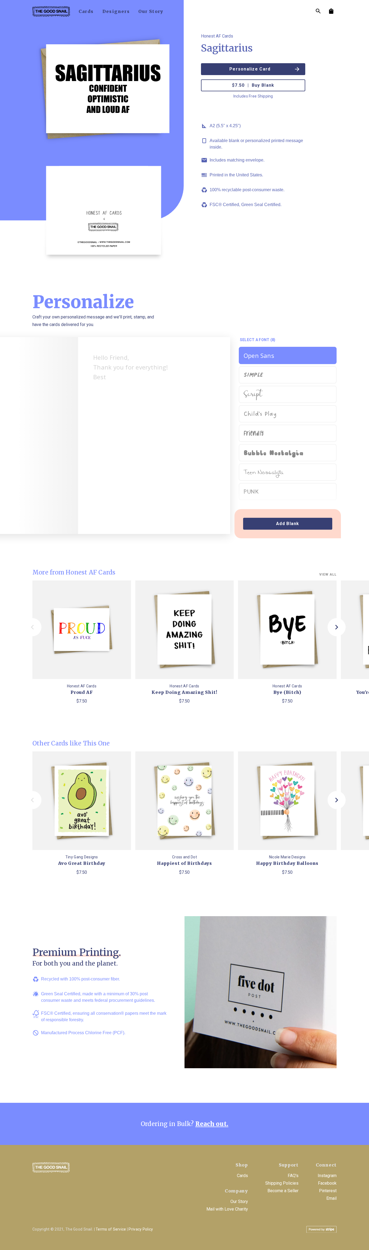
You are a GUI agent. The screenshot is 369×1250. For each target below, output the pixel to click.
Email (331, 1198)
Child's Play (260, 414)
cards (86, 11)
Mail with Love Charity (227, 1209)
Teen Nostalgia (263, 473)
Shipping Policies (281, 1183)
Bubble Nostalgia (273, 453)
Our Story (239, 1201)
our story (150, 11)
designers (116, 11)
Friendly (254, 433)
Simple (253, 373)
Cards (242, 1175)
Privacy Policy (141, 1229)
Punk (251, 491)
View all (328, 574)
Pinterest (328, 1190)
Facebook (327, 1183)
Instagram (327, 1175)
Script (253, 394)
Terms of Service (111, 1229)
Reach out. (211, 1124)
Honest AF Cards (217, 36)
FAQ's (293, 1175)
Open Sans (259, 355)
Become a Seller (282, 1190)
